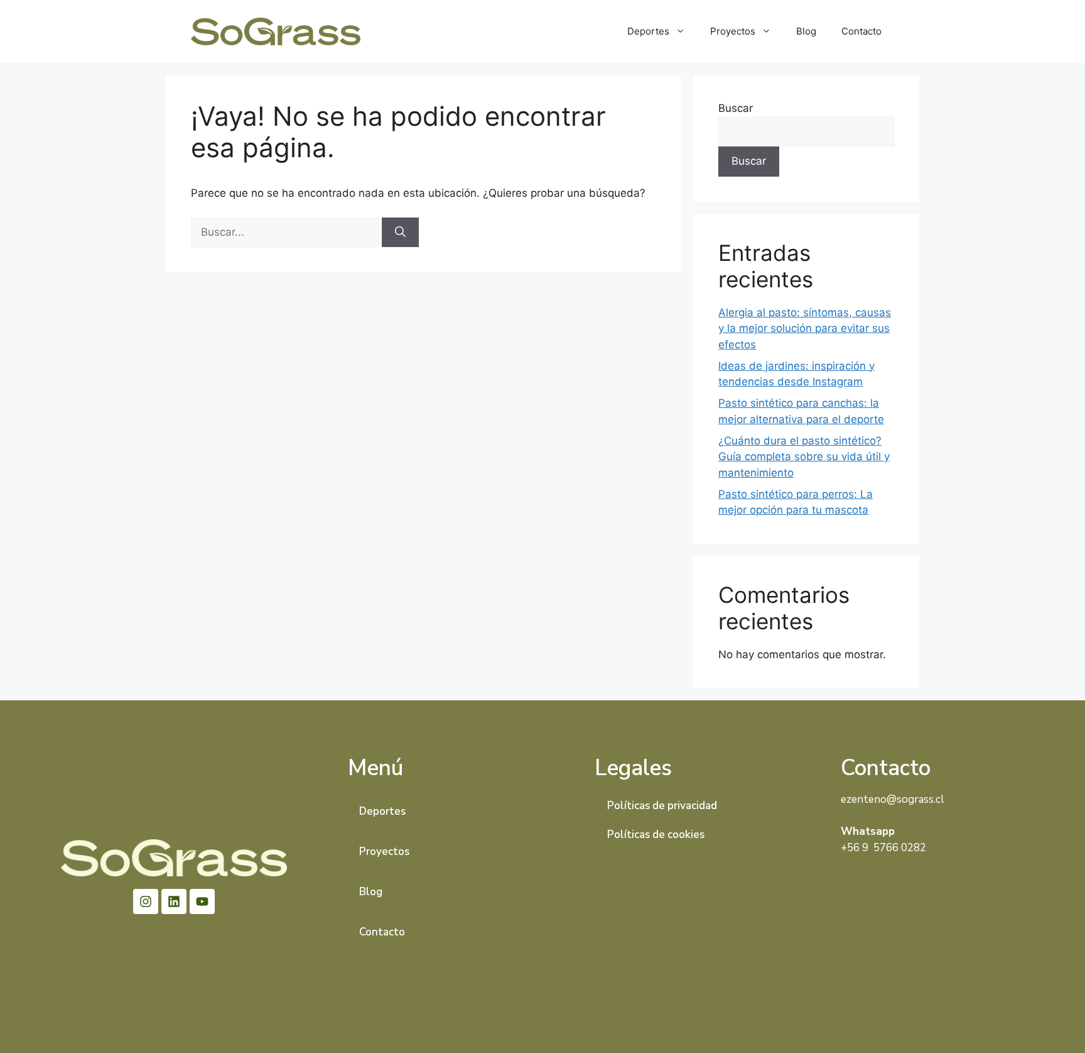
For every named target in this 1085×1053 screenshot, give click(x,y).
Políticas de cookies (655, 834)
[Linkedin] (173, 901)
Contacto (861, 31)
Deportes (648, 31)
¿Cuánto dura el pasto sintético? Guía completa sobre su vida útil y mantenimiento (804, 456)
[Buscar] (400, 233)
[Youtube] (202, 901)
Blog (806, 31)
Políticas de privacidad (662, 805)
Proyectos (732, 31)
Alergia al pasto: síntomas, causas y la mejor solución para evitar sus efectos (804, 328)
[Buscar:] (286, 232)
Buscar (735, 108)
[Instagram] (145, 901)
